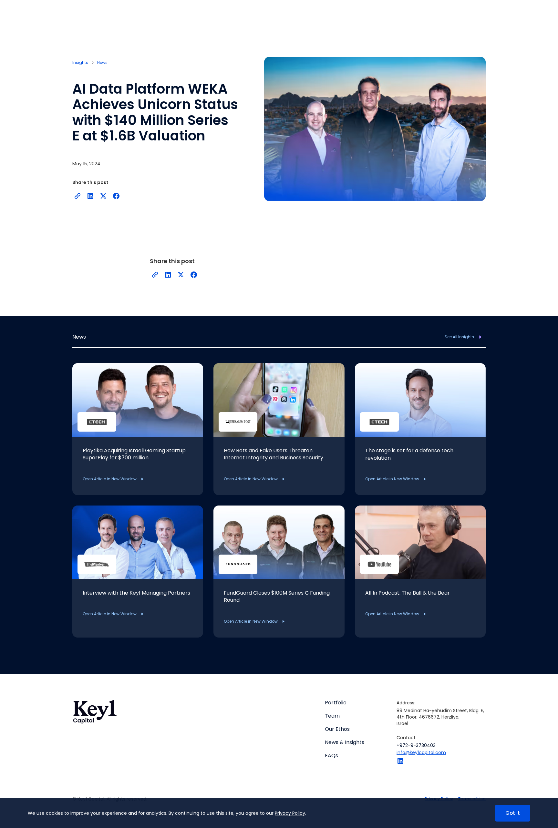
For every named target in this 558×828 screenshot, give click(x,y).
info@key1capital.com (421, 752)
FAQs (331, 755)
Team (332, 716)
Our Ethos (337, 729)
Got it (512, 813)
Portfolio (335, 703)
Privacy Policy (290, 813)
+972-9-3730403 (416, 745)
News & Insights (344, 742)
